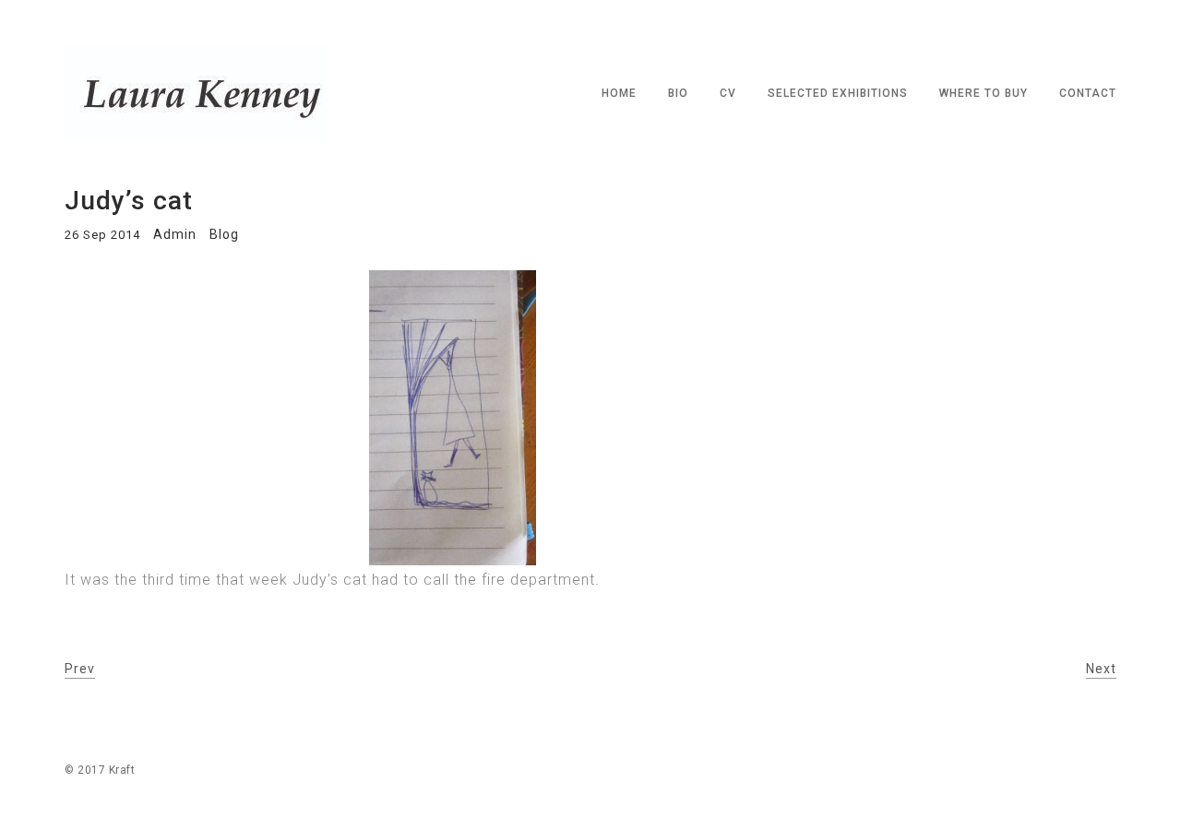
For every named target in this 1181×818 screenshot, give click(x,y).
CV (728, 93)
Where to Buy (983, 93)
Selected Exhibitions (838, 93)
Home (619, 93)
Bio (678, 93)
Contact (1087, 93)
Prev (80, 668)
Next (1101, 668)
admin (175, 234)
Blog (224, 234)
